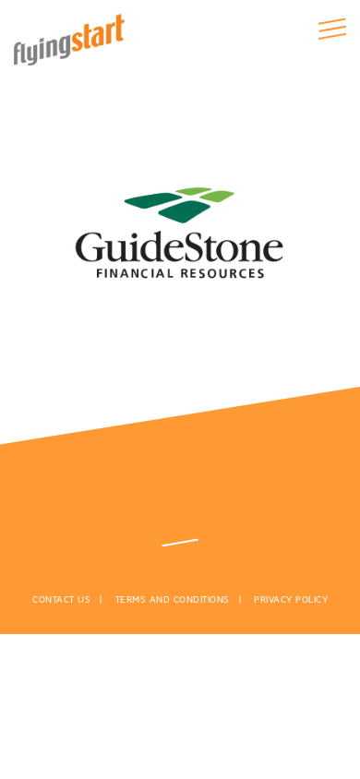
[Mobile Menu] (332, 28)
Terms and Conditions (172, 599)
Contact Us (61, 599)
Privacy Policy (291, 599)
